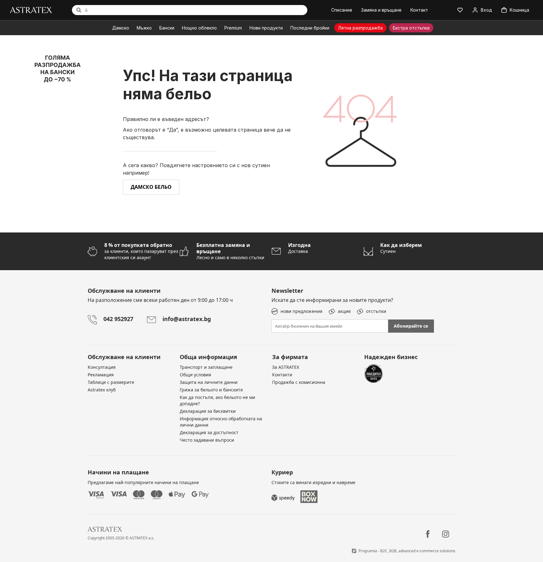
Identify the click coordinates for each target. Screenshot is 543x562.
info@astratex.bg (186, 319)
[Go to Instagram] (445, 534)
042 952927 (118, 319)
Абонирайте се (411, 326)
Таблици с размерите (111, 382)
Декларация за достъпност (209, 432)
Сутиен (401, 248)
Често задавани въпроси (207, 440)
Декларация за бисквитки (208, 411)
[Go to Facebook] (428, 534)
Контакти (282, 375)
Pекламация (101, 375)
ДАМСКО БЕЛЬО (151, 186)
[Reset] (277, 10)
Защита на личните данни (209, 382)
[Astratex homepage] (31, 9)
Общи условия (195, 375)
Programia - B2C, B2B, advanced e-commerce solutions (407, 551)
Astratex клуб (102, 390)
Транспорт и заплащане (206, 367)
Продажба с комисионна (298, 382)
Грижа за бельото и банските (211, 390)
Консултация (102, 367)
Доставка (299, 248)
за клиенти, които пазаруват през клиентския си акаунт (141, 251)
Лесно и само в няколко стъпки (230, 251)
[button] (460, 10)
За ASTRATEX (285, 367)
